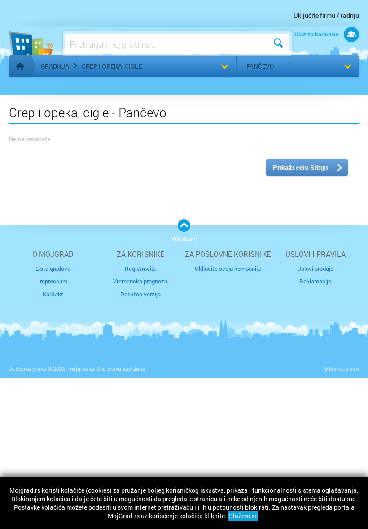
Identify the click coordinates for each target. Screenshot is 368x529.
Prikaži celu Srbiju (300, 167)
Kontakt (53, 294)
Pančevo (260, 66)
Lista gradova (52, 268)
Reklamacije (315, 281)
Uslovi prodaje (315, 268)
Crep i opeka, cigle (112, 66)
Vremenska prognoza (140, 281)
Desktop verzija (140, 294)
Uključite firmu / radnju (326, 15)
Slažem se (243, 516)
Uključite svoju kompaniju (228, 268)
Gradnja (55, 66)
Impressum (52, 281)
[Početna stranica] (20, 66)
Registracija (140, 268)
